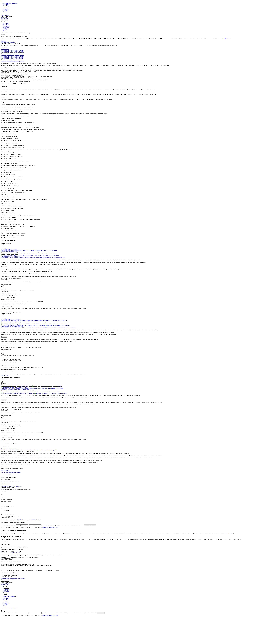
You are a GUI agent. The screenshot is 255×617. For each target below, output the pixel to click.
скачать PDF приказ (225, 38)
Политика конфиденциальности (10, 596)
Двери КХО (6, 4)
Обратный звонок (4, 20)
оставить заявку (100, 612)
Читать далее (4, 266)
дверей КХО (161, 539)
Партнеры (5, 10)
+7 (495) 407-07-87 (5, 17)
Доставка (5, 11)
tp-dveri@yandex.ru (5, 15)
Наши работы (6, 9)
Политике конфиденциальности (50, 527)
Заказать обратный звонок (90, 525)
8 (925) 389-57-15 (4, 18)
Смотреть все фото (5, 49)
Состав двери (6, 8)
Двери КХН (6, 5)
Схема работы (6, 6)
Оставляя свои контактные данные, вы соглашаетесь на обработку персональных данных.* (63, 525)
